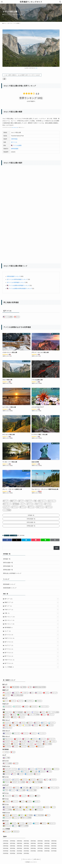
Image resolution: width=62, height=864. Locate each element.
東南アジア (9, 602)
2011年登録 (12, 850)
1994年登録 (5, 845)
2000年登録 (46, 845)
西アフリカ (9, 656)
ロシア (8, 631)
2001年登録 (53, 845)
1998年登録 (33, 845)
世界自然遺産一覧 (8, 566)
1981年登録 (26, 840)
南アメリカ (9, 641)
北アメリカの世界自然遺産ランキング (17, 279)
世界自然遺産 (14, 148)
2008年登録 (46, 848)
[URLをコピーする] (55, 540)
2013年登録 (26, 850)
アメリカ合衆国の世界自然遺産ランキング (20, 288)
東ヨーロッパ (9, 624)
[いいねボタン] (4, 79)
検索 (56, 548)
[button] (7, 540)
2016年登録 (46, 850)
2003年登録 (12, 848)
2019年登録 (12, 853)
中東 (7, 613)
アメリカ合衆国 (13, 14)
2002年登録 (5, 848)
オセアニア (9, 645)
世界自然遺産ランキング (13, 276)
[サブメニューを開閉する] (58, 599)
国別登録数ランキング (9, 584)
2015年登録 (40, 850)
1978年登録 (5, 840)
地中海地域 (8, 627)
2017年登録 (53, 850)
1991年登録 (40, 843)
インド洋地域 (9, 667)
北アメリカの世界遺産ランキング (16, 282)
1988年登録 (19, 843)
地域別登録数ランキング (9, 587)
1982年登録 (33, 840)
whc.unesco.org (15, 127)
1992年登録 (46, 843)
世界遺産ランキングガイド (31, 2)
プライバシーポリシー (27, 859)
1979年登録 (12, 840)
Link (36, 68)
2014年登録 (33, 850)
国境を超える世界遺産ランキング (12, 573)
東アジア (8, 598)
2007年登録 (40, 848)
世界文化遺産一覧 (8, 562)
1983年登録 (40, 840)
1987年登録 (12, 843)
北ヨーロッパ (9, 620)
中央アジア (9, 609)
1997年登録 (26, 845)
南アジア (8, 606)
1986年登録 (5, 843)
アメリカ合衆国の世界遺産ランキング (18, 285)
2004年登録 (19, 848)
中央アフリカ (9, 659)
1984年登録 (20, 14)
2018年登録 (5, 853)
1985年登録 (53, 840)
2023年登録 (26, 853)
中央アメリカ (9, 638)
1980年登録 (19, 840)
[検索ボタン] (60, 2)
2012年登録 (19, 850)
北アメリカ (6, 14)
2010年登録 (5, 850)
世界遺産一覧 (6, 559)
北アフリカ (9, 649)
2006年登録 (33, 848)
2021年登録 (19, 853)
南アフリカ (9, 663)
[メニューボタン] (2, 2)
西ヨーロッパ (10, 616)
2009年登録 (53, 848)
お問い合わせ (37, 859)
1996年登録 (19, 845)
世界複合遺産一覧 (8, 569)
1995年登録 (12, 845)
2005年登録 (26, 848)
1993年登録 (53, 843)
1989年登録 (26, 843)
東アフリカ (9, 652)
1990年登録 (33, 843)
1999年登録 (40, 845)
